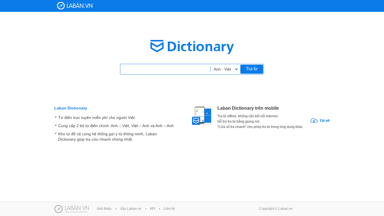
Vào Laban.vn (130, 209)
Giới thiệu (104, 209)
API (152, 209)
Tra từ (252, 68)
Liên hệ (169, 209)
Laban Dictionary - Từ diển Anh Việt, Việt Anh (74, 6)
